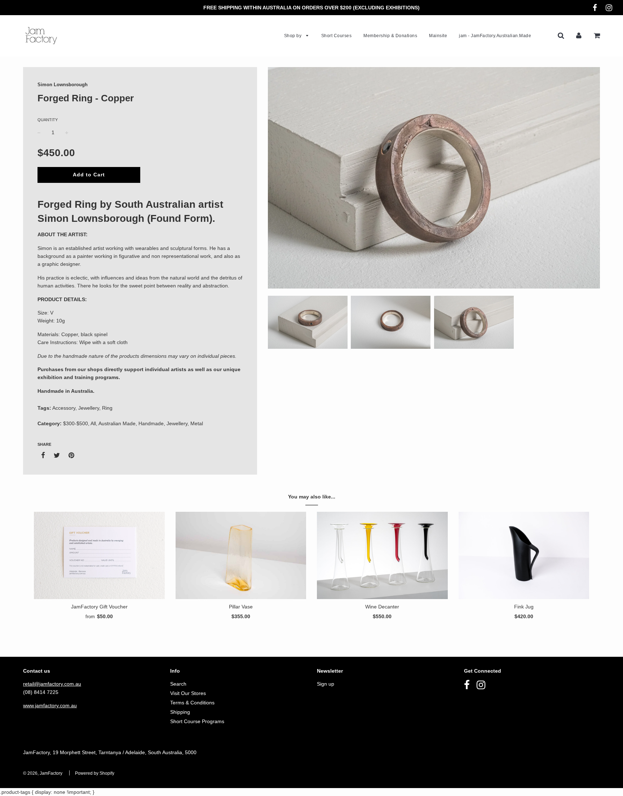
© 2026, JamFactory (42, 773)
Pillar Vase (241, 607)
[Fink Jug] (524, 555)
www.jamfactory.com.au (50, 705)
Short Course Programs (197, 721)
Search (178, 684)
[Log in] (579, 35)
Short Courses (336, 35)
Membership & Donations (390, 35)
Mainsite (438, 35)
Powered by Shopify (94, 773)
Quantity (47, 120)
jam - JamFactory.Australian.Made (495, 35)
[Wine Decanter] (382, 555)
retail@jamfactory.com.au (52, 684)
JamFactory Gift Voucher (99, 607)
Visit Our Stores (188, 693)
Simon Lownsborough (62, 84)
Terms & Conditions (192, 702)
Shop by (293, 35)
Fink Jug (524, 607)
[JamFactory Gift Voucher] (99, 555)
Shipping (180, 712)
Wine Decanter (382, 607)
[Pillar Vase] (241, 555)
